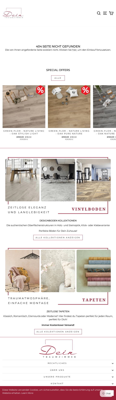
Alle (58, 78)
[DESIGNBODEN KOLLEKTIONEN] (58, 185)
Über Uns (57, 370)
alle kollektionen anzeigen (58, 237)
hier (74, 50)
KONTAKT (57, 384)
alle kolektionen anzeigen (58, 332)
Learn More (27, 393)
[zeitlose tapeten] (58, 276)
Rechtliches (57, 363)
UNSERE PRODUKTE (57, 377)
